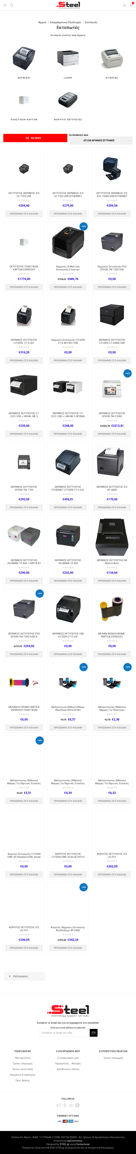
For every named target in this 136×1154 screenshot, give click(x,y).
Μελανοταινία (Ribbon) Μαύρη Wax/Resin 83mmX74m (67, 709)
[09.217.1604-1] (112, 756)
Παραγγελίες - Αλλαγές (68, 1063)
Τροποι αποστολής (22, 1069)
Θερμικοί (24, 78)
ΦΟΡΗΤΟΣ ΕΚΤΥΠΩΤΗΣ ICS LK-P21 (112, 855)
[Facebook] (65, 1105)
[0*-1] (68, 242)
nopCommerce (74, 1140)
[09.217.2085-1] (112, 535)
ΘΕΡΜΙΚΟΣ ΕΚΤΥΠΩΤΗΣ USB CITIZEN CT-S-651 (68, 635)
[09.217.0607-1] (24, 242)
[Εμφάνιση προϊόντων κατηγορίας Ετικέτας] (112, 58)
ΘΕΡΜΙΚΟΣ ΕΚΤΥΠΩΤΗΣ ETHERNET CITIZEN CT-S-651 (68, 488)
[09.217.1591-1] (24, 756)
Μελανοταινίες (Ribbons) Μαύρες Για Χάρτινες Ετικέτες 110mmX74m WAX (68, 783)
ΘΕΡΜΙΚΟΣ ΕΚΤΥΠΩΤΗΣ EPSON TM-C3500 (112, 415)
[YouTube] (71, 1105)
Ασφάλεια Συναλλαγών (22, 1074)
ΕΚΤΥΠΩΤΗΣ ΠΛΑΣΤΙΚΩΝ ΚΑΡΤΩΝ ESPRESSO (24, 268)
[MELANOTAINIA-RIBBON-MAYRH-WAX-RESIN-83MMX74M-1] (68, 682)
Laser (68, 78)
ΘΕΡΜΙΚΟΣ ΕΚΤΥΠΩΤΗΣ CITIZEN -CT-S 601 (24, 341)
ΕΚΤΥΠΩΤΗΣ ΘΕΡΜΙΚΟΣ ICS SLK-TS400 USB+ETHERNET (112, 195)
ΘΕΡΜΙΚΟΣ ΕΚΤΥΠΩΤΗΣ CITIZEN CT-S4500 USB (112, 341)
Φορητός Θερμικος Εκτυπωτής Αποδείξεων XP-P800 (68, 929)
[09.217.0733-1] (68, 168)
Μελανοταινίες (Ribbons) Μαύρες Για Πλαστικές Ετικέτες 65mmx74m (112, 710)
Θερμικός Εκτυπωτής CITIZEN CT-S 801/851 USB (68, 341)
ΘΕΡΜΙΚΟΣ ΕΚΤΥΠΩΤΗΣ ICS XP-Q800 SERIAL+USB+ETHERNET (112, 489)
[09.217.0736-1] (24, 609)
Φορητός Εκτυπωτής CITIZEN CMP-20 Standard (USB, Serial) (24, 855)
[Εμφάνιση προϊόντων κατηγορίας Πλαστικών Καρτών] (24, 100)
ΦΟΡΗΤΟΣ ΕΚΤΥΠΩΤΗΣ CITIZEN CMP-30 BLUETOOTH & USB (68, 856)
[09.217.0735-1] (24, 315)
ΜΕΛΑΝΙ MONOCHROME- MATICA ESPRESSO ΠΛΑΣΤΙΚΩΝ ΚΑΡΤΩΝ (112, 636)
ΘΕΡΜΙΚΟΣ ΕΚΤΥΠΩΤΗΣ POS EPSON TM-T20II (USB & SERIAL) (24, 636)
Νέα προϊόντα (22, 1057)
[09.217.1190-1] (24, 829)
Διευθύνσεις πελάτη (68, 1069)
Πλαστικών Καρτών (24, 119)
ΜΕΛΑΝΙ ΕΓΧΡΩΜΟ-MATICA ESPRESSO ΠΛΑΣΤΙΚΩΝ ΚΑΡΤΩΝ (24, 710)
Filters (36, 138)
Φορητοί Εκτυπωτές (68, 119)
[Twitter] (58, 1105)
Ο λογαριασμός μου (68, 1057)
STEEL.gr (64, 1144)
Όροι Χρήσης (23, 1080)
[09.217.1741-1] (112, 242)
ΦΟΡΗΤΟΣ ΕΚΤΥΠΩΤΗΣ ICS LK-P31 (24, 929)
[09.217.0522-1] (112, 168)
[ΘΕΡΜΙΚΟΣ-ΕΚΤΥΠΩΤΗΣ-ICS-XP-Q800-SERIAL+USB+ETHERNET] (112, 462)
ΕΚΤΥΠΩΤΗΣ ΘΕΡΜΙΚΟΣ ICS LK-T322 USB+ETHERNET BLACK (68, 196)
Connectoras (83, 1144)
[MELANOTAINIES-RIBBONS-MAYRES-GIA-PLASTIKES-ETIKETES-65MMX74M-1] (112, 682)
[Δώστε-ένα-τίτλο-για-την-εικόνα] (24, 168)
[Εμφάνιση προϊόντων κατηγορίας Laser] (68, 58)
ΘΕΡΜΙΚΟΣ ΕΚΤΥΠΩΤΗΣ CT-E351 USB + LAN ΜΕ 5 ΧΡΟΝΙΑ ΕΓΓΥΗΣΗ (68, 416)
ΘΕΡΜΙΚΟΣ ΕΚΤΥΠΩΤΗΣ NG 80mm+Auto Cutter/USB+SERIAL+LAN (112, 563)
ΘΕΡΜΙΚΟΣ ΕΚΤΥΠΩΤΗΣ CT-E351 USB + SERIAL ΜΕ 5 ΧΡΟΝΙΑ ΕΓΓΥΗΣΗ (24, 416)
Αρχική (42, 22)
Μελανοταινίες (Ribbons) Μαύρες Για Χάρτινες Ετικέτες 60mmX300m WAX (112, 783)
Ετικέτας (112, 78)
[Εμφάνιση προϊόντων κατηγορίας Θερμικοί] (24, 58)
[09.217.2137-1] (112, 315)
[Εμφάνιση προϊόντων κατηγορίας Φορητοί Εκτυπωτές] (68, 100)
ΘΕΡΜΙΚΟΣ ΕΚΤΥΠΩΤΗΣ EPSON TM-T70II (24, 488)
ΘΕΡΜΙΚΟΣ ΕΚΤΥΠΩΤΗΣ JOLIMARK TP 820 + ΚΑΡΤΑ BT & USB (24, 563)
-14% (83, 226)
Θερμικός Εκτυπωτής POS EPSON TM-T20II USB (112, 268)
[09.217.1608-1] (68, 756)
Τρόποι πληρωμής (23, 1063)
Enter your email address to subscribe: (68, 1028)
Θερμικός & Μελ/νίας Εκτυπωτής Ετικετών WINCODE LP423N (68, 269)
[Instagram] (77, 1105)
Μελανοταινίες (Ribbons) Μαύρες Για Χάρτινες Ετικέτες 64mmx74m (24, 783)
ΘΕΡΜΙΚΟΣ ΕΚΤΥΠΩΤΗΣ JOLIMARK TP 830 (68, 562)
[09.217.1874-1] (68, 902)
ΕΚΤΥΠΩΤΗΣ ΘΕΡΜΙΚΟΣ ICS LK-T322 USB (24, 195)
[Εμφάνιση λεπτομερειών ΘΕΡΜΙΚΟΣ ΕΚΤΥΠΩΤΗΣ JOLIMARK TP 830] (68, 535)
